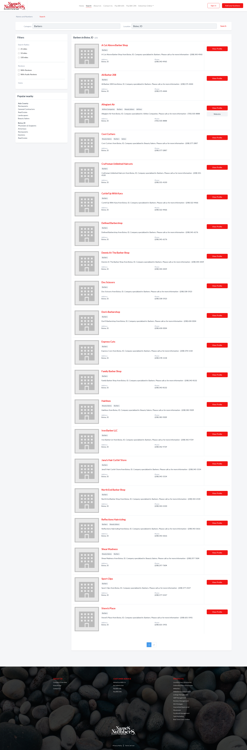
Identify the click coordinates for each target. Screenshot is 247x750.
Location (126, 26)
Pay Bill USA (119, 6)
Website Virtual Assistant (182, 692)
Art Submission (118, 685)
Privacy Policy (117, 746)
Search (88, 6)
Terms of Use (129, 746)
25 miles (24, 49)
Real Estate (22, 112)
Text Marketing (178, 716)
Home (81, 6)
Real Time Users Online (181, 719)
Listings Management (180, 695)
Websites (176, 688)
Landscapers (23, 115)
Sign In (213, 6)
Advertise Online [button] (145, 6)
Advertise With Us (119, 682)
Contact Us (108, 6)
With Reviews (26, 70)
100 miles (24, 57)
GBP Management (179, 698)
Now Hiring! (57, 685)
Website (217, 114)
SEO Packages (178, 704)
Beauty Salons (23, 118)
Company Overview (60, 682)
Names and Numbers (24, 16)
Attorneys (22, 129)
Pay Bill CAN (131, 6)
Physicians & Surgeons (27, 126)
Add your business (232, 6)
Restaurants (23, 106)
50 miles (24, 53)
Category (27, 26)
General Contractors (26, 109)
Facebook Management (181, 713)
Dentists (21, 135)
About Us (97, 6)
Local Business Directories (182, 682)
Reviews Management (181, 701)
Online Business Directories (183, 685)
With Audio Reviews (29, 74)
